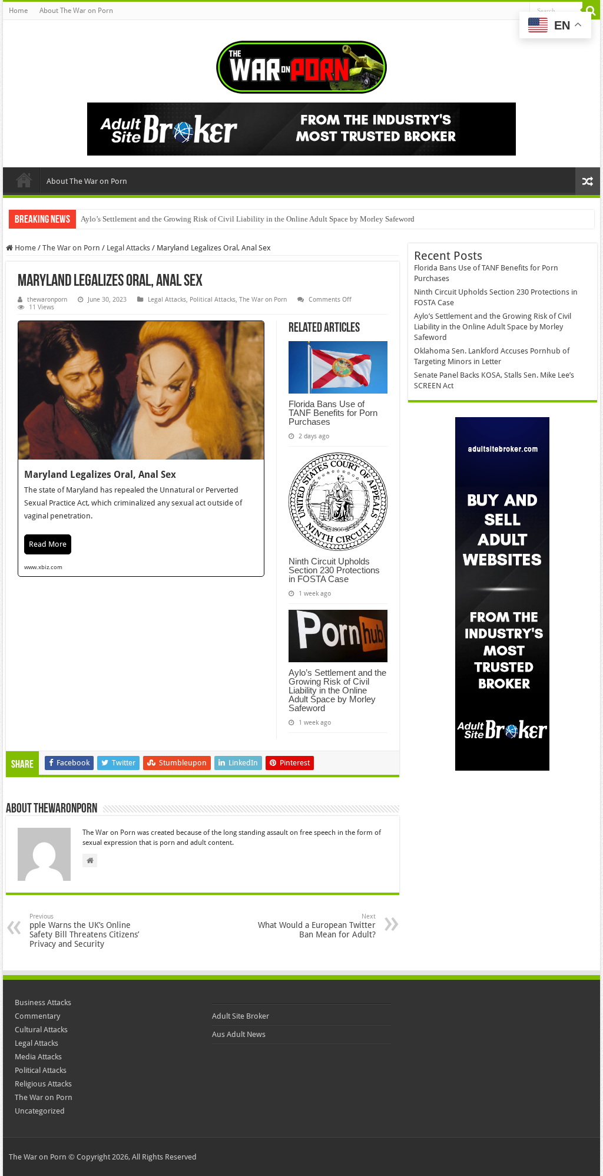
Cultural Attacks (41, 1029)
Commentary (37, 1016)
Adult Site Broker (240, 1016)
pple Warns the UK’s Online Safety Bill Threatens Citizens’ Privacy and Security (84, 931)
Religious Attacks (43, 1083)
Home (18, 10)
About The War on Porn (76, 10)
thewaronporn (47, 299)
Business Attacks (43, 1002)
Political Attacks (213, 299)
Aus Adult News (239, 1034)
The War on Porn (71, 247)
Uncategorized (40, 1110)
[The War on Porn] (301, 65)
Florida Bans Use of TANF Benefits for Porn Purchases (333, 413)
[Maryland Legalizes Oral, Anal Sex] (141, 448)
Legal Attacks (128, 247)
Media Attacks (38, 1056)
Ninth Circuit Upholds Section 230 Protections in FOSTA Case (334, 570)
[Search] (591, 10)
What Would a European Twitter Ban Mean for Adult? (317, 926)
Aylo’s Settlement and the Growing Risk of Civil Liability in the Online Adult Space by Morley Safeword (248, 218)
